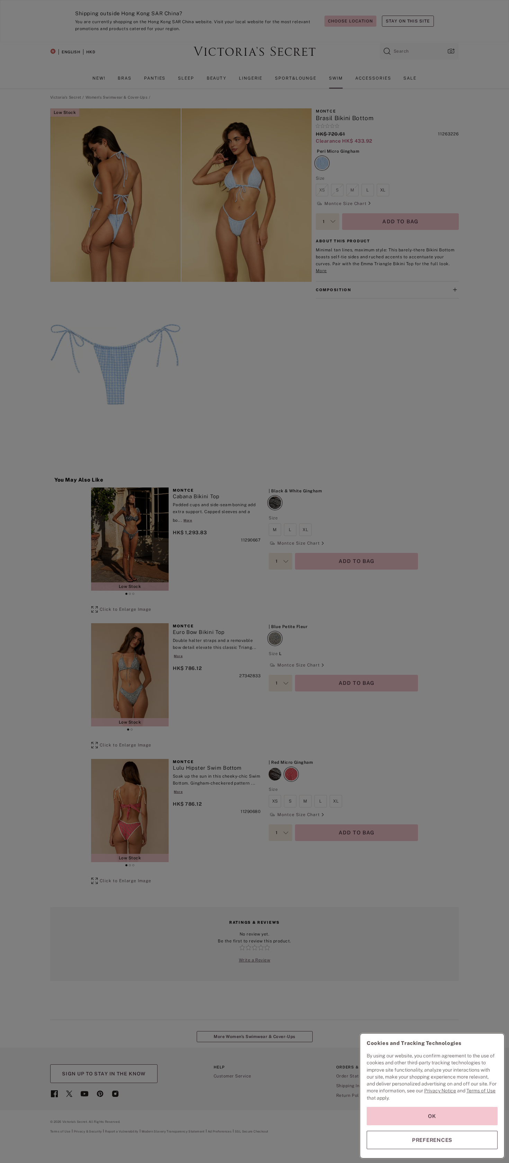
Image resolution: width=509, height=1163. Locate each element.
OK (432, 1116)
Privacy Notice (440, 1090)
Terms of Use (480, 1090)
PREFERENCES (432, 1140)
